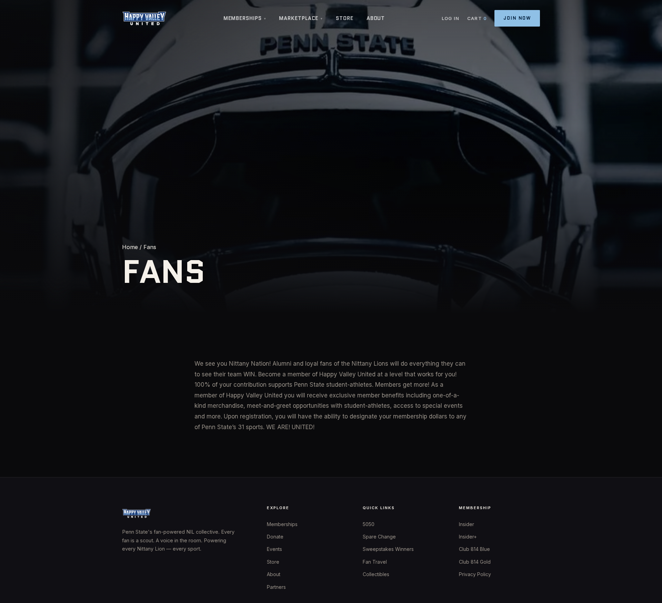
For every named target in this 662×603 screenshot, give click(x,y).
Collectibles (376, 574)
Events (274, 549)
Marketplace (301, 18)
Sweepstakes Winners (388, 549)
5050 (368, 524)
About (376, 18)
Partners (276, 587)
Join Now (517, 18)
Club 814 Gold (475, 562)
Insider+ (468, 537)
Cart (477, 18)
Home (130, 247)
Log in (451, 18)
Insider (466, 524)
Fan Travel (375, 562)
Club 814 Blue (474, 549)
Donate (275, 537)
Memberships (244, 18)
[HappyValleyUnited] (144, 18)
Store (344, 18)
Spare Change (379, 537)
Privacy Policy (475, 574)
